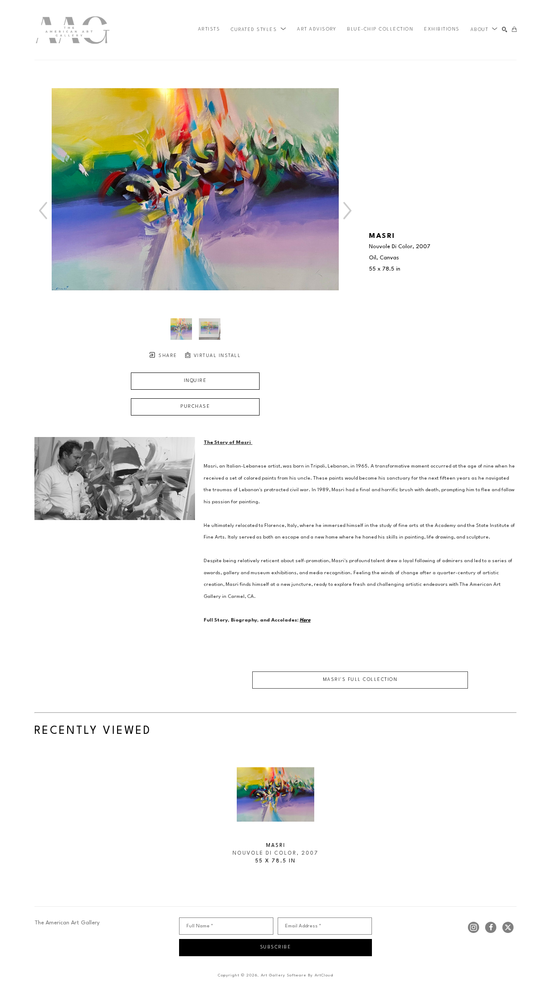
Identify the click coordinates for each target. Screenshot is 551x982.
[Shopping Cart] (514, 30)
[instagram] (473, 927)
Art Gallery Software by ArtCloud (297, 975)
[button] (258, 30)
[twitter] (508, 927)
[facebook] (490, 927)
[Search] (505, 30)
